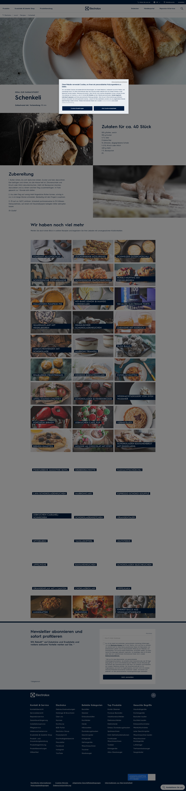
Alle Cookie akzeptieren (109, 108)
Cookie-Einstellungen (77, 108)
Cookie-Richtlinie (106, 101)
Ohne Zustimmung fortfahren (119, 82)
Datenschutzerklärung (68, 102)
